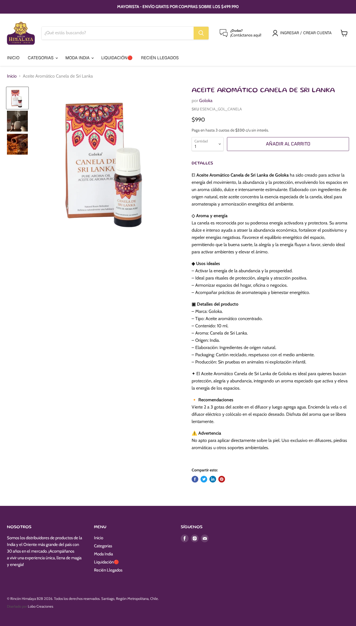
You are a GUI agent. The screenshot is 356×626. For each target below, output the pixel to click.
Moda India (78, 57)
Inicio (13, 57)
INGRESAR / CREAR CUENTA (306, 32)
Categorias (41, 57)
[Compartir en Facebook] (195, 479)
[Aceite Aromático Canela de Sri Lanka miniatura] (17, 98)
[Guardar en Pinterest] (221, 479)
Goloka (205, 100)
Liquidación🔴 (117, 57)
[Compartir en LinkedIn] (212, 479)
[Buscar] (201, 33)
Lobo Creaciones (40, 606)
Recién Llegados (160, 57)
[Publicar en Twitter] (204, 479)
